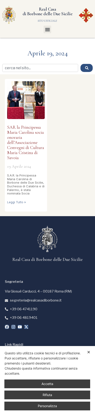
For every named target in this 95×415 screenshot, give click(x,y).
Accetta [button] (47, 384)
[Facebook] (7, 327)
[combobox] (40, 68)
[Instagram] (13, 327)
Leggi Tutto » (16, 202)
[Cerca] (86, 68)
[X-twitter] (26, 327)
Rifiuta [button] (47, 395)
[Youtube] (20, 327)
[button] (47, 29)
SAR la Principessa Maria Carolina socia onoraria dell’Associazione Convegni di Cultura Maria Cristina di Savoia (25, 143)
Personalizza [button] (47, 406)
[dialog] (47, 380)
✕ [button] (88, 352)
